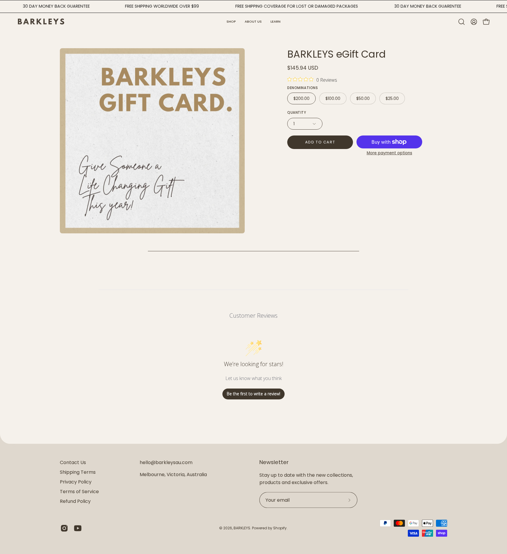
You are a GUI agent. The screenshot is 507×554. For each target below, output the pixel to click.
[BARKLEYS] (41, 21)
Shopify (280, 527)
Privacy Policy (76, 481)
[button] (275, 22)
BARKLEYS (242, 527)
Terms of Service (79, 491)
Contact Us (73, 462)
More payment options (389, 153)
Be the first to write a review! (253, 393)
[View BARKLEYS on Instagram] (64, 528)
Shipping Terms (78, 472)
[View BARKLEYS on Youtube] (77, 528)
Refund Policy (75, 501)
